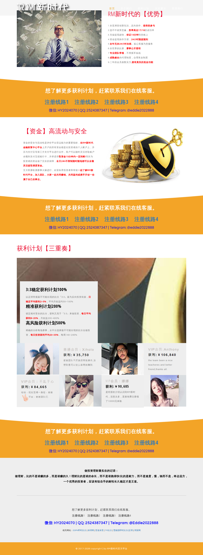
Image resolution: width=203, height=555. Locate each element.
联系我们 (177, 8)
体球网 (91, 530)
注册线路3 (116, 101)
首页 (112, 8)
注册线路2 (87, 101)
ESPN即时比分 (79, 530)
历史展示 (160, 8)
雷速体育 (99, 530)
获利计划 (143, 8)
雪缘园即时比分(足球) (123, 530)
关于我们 (126, 8)
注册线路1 (57, 101)
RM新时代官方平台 (117, 548)
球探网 (137, 530)
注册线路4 (146, 101)
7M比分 (108, 530)
